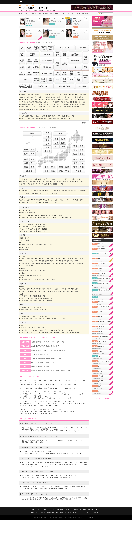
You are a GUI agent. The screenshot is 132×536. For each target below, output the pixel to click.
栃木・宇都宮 (24, 240)
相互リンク (68, 512)
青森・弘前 (33, 217)
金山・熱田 (58, 258)
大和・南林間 (53, 184)
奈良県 (42, 298)
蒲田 (60, 99)
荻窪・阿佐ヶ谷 (66, 102)
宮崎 (56, 332)
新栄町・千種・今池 (46, 258)
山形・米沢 (66, 217)
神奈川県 (23, 176)
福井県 (42, 224)
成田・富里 (39, 193)
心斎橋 (56, 289)
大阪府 (22, 287)
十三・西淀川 (44, 291)
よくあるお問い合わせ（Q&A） (91, 509)
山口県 (44, 316)
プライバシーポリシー (86, 512)
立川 (43, 116)
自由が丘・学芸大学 (70, 99)
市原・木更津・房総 (51, 193)
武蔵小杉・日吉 (68, 181)
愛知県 (22, 256)
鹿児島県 (65, 330)
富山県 (31, 224)
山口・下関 (61, 318)
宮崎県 (58, 330)
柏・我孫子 (69, 190)
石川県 (37, 224)
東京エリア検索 (36, 13)
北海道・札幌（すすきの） (27, 212)
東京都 (84, 123)
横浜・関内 (23, 179)
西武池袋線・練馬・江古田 (27, 104)
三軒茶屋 (81, 99)
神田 (76, 97)
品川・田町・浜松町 (31, 99)
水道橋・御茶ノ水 (25, 107)
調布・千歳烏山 (41, 118)
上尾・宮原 (23, 202)
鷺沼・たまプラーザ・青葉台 (47, 179)
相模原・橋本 (79, 181)
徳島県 (21, 307)
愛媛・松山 (38, 309)
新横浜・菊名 (75, 179)
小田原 (61, 184)
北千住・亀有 (37, 107)
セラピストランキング (65, 13)
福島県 (54, 215)
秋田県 (48, 215)
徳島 (21, 309)
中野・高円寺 (55, 102)
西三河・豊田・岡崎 (76, 263)
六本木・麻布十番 (36, 109)
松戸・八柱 (49, 190)
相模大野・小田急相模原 (27, 184)
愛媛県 (33, 307)
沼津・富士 (33, 270)
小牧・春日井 (41, 263)
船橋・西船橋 (39, 190)
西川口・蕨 (53, 202)
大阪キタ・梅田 (24, 289)
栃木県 (27, 238)
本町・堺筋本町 (47, 289)
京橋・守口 (34, 291)
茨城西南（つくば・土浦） (44, 244)
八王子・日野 (51, 116)
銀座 (21, 99)
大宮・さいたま (24, 200)
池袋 (71, 94)
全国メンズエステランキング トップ (41, 509)
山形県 (60, 215)
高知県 (39, 307)
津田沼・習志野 (79, 190)
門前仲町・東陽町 (73, 107)
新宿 (53, 94)
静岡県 (22, 268)
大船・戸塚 (45, 181)
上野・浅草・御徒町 (36, 97)
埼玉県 (22, 197)
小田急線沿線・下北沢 (26, 102)
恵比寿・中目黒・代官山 (42, 94)
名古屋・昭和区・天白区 (27, 263)
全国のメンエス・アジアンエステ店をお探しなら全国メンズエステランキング (64, 518)
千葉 (21, 190)
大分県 (47, 330)
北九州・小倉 (29, 327)
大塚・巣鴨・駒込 (81, 94)
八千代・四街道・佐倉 (26, 193)
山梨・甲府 (42, 231)
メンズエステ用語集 (102, 398)
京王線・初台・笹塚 (79, 102)
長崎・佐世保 (33, 332)
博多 (21, 327)
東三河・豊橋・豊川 (26, 266)
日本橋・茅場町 (67, 97)
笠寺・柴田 (54, 261)
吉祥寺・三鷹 (24, 116)
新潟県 (32, 229)
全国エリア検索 (49, 13)
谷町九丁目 (75, 289)
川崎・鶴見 (33, 179)
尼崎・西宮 (33, 296)
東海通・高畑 (44, 261)
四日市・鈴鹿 (24, 275)
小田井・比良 (33, 261)
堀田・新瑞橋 (64, 261)
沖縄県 (71, 330)
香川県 (27, 307)
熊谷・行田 (79, 200)
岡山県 (39, 316)
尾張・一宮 (51, 263)
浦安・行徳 (29, 190)
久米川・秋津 (71, 116)
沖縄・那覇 (74, 332)
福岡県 (22, 325)
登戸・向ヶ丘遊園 (63, 179)
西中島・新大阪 (55, 291)
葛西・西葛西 (24, 109)
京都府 (31, 298)
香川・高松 (29, 309)
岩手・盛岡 (42, 217)
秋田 (49, 217)
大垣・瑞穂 (36, 280)
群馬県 (27, 247)
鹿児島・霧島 (64, 332)
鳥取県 (27, 316)
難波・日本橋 (65, 289)
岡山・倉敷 (51, 318)
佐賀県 (35, 330)
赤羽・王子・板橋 (62, 104)
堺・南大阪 (75, 291)
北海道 (28, 210)
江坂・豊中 (66, 291)
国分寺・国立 (35, 116)
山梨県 (44, 229)
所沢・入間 (43, 202)
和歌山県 (49, 298)
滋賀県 (37, 298)
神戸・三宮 (23, 296)
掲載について (50, 512)
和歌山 (50, 300)
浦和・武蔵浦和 (36, 200)
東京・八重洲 (56, 97)
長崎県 (41, 330)
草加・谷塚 (70, 200)
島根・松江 (42, 318)
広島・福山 (23, 318)
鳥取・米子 (33, 318)
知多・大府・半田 (62, 263)
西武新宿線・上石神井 (42, 102)
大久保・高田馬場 (62, 94)
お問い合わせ (34, 512)
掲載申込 (42, 512)
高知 (46, 309)
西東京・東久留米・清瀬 (27, 118)
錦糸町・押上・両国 (49, 107)
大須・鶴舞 (74, 261)
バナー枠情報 (59, 512)
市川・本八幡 (59, 190)
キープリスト (106, 13)
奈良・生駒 (42, 300)
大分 (41, 332)
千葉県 (22, 188)
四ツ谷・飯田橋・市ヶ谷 (77, 104)
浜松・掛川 (42, 270)
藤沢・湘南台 (24, 181)
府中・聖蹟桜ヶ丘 (54, 118)
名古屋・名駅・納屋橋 (26, 258)
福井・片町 (42, 226)
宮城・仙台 (23, 217)
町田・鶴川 (65, 118)
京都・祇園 (23, 300)
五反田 (42, 99)
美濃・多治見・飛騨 (48, 280)
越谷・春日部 (33, 202)
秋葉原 (47, 97)
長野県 (38, 229)
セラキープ (69, 509)
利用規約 (75, 512)
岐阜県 (22, 278)
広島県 (21, 316)
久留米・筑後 (40, 327)
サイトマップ (77, 509)
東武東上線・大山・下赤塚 (46, 104)
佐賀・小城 (23, 332)
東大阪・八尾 (24, 291)
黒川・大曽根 (68, 258)
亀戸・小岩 (61, 107)
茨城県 (22, 242)
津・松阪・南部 (35, 275)
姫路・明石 (42, 296)
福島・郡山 (57, 217)
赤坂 (45, 109)
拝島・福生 (61, 116)
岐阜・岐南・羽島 (25, 280)
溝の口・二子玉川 (56, 181)
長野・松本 (33, 231)
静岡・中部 (23, 270)
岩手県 (42, 215)
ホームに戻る (24, 13)
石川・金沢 (33, 226)
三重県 (22, 273)
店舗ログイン (97, 512)
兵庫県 (22, 294)
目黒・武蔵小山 (51, 99)
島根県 (33, 316)
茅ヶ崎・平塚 (35, 181)
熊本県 (52, 330)
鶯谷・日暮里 (24, 97)
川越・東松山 (48, 200)
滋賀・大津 (33, 300)
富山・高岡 (23, 226)
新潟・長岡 (23, 231)
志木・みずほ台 (59, 200)
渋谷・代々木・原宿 (26, 94)
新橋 (81, 97)
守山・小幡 (23, 261)
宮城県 (31, 215)
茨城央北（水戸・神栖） (27, 244)
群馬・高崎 (23, 249)
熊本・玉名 (49, 332)
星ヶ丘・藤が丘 (79, 258)
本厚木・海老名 (41, 184)
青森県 (37, 215)
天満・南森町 (36, 289)
